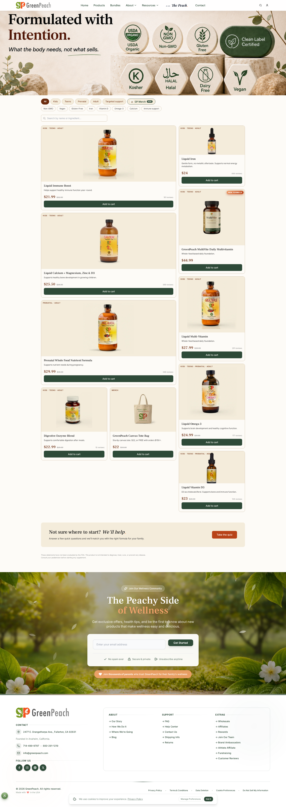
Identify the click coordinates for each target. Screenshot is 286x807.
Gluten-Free (77, 108)
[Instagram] (27, 767)
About (129, 5)
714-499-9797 (31, 745)
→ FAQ (165, 721)
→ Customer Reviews (227, 758)
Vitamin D (103, 108)
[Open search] (260, 5)
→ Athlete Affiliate (225, 747)
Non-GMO (48, 108)
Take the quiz (224, 534)
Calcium (134, 108)
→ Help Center (170, 726)
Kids (55, 101)
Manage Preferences (191, 799)
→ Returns (167, 742)
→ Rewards (221, 731)
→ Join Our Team (224, 737)
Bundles (115, 5)
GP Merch (143, 101)
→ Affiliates (221, 726)
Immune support (151, 108)
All (45, 101)
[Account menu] (267, 5)
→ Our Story (115, 721)
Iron (91, 108)
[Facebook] (19, 767)
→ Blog (113, 737)
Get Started (180, 642)
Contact (200, 5)
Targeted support (114, 101)
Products (99, 5)
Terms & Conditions (179, 790)
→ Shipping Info (171, 737)
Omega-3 (119, 108)
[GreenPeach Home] (33, 5)
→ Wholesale (222, 721)
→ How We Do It (117, 726)
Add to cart (108, 204)
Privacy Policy (135, 799)
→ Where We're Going (121, 731)
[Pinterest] (35, 767)
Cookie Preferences (225, 790)
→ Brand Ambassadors (228, 742)
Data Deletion (202, 790)
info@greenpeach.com (35, 753)
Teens (68, 101)
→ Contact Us (169, 731)
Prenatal (82, 101)
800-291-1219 (50, 745)
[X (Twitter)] (43, 767)
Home (84, 5)
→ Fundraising (223, 753)
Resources (148, 5)
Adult (95, 101)
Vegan (62, 108)
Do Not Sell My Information (255, 790)
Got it (208, 799)
